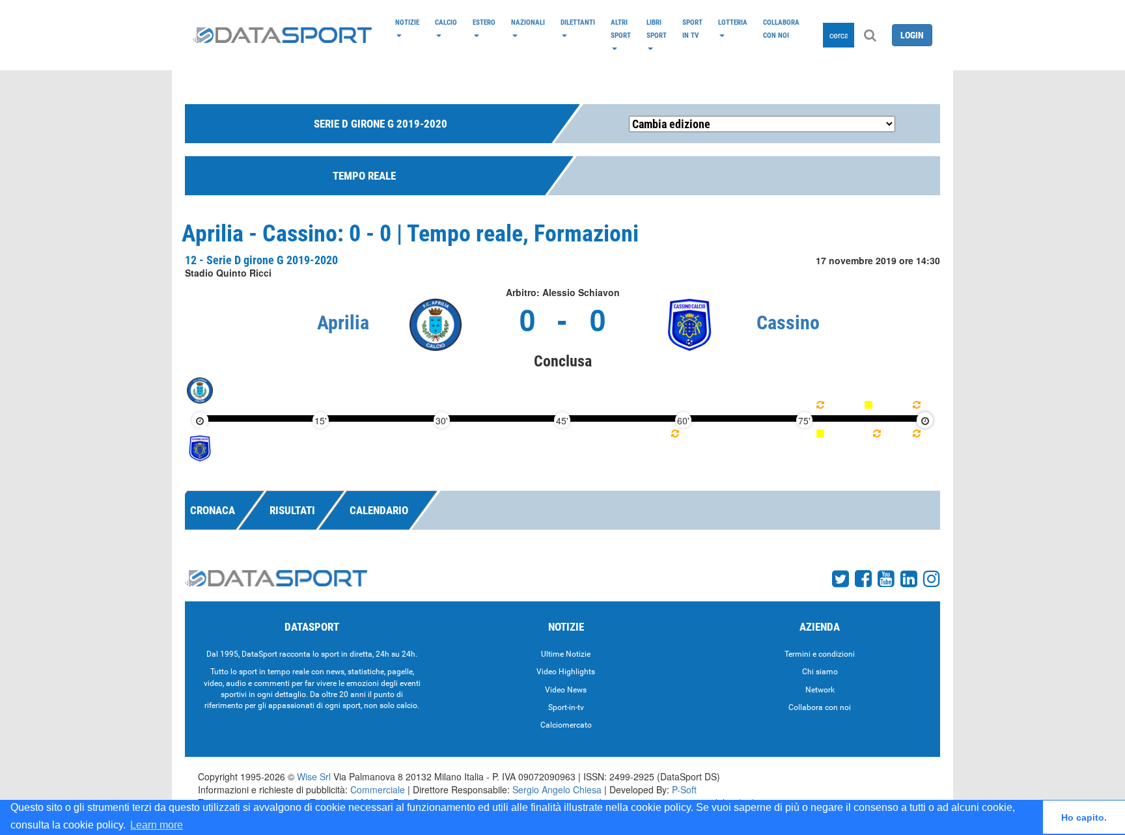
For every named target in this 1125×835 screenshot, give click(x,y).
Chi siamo (820, 671)
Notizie (407, 22)
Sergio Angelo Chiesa (557, 789)
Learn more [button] (156, 824)
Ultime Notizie (565, 654)
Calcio (446, 22)
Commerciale (377, 789)
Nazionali (528, 22)
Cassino (788, 322)
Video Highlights (565, 671)
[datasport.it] (282, 35)
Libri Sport (656, 29)
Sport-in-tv (566, 707)
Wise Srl (314, 776)
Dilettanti (578, 22)
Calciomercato (566, 725)
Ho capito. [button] (1084, 817)
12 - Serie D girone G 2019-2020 (261, 260)
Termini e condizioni (820, 654)
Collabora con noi (781, 29)
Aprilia (343, 322)
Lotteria (732, 22)
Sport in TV (692, 29)
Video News (566, 689)
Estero (484, 22)
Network (820, 689)
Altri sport (621, 29)
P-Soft (684, 789)
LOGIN (912, 35)
